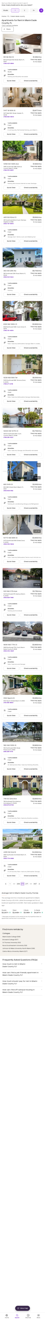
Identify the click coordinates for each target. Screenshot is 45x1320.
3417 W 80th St (9, 110)
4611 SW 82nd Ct (9, 217)
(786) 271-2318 (8, 384)
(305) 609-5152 (8, 490)
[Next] (41, 10)
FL (8, 16)
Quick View (11, 81)
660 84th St (8, 484)
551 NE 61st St (8, 57)
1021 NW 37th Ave (10, 591)
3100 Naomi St (9, 698)
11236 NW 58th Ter (10, 378)
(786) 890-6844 (8, 116)
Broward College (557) (10, 939)
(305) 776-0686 (8, 858)
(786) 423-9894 (8, 63)
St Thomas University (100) (12, 942)
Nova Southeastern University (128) (15, 945)
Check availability (30, 81)
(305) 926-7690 (8, 597)
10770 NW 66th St (10, 538)
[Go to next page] (39, 884)
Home (4, 16)
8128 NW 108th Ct (10, 324)
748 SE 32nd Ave (10, 799)
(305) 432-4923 (8, 651)
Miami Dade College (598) (12, 937)
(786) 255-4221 (8, 437)
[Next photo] (40, 44)
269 (18, 884)
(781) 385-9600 (8, 702)
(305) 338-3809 (8, 544)
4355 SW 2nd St (9, 852)
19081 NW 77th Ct (10, 645)
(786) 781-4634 (8, 330)
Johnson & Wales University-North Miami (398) (19, 948)
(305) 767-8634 (8, 223)
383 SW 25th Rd (9, 271)
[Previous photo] (4, 44)
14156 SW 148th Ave (11, 164)
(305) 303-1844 (8, 277)
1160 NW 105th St (9, 745)
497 (35, 884)
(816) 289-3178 (8, 751)
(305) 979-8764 (8, 805)
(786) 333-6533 (8, 170)
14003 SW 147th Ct (10, 431)
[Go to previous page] (5, 884)
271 (26, 884)
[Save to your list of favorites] (39, 38)
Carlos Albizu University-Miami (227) (15, 951)
